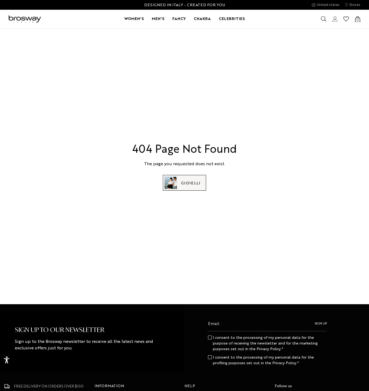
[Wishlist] (346, 19)
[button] (134, 19)
